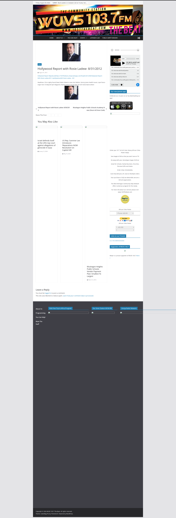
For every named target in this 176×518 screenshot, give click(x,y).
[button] (64, 38)
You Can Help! (72, 38)
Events (82, 38)
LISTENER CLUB (95, 38)
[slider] (138, 50)
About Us (39, 309)
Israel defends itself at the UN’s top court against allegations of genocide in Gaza (47, 144)
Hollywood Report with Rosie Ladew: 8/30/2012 (54, 109)
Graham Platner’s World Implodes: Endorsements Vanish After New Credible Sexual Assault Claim (73, 3)
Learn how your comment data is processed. (78, 296)
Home (51, 38)
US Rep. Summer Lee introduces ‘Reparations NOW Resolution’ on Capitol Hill (71, 145)
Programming (40, 313)
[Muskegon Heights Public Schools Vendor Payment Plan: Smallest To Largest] (96, 127)
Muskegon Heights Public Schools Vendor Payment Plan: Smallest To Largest (95, 271)
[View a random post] (138, 38)
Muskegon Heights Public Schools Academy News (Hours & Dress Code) (89, 109)
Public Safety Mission (110, 38)
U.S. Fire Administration (117, 241)
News (39, 64)
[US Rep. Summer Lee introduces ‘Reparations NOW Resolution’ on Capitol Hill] (71, 127)
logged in (48, 293)
